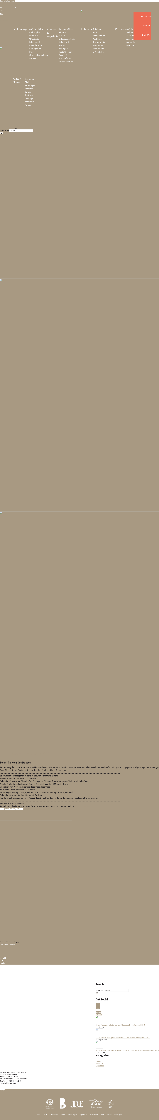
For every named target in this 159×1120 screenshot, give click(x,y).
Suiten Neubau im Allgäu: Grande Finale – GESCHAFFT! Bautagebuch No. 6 (123, 1038)
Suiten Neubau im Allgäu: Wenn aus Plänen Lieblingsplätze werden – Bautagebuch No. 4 (127, 1050)
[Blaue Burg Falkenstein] (63, 1102)
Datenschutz (94, 1114)
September (100, 1066)
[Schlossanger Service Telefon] (1, 7)
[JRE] (77, 1102)
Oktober (99, 1061)
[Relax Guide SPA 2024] (110, 1102)
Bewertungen (72, 1114)
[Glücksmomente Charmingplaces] (95, 1102)
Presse (63, 1114)
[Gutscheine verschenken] (16, 7)
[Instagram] (99, 1006)
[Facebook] (97, 1006)
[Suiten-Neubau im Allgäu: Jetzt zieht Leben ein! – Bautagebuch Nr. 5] (99, 1023)
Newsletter (54, 1114)
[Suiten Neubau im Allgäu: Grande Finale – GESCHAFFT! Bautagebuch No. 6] (99, 1035)
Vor (6, 21)
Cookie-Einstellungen (114, 1114)
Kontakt (45, 1114)
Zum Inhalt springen (7, 1)
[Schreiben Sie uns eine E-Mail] (9, 7)
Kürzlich (99, 1015)
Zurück (2, 21)
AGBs (102, 1114)
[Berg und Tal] (50, 1102)
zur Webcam (81, 1068)
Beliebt (98, 1012)
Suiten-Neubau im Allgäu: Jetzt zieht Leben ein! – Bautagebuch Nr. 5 (120, 1025)
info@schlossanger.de (84, 806)
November (99, 1063)
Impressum (83, 1114)
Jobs (38, 1114)
